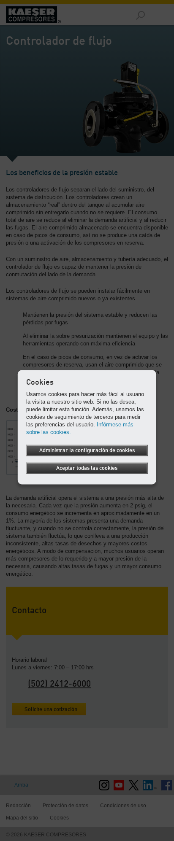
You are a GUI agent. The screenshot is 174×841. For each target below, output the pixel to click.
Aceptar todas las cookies (86, 468)
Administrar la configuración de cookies (87, 450)
